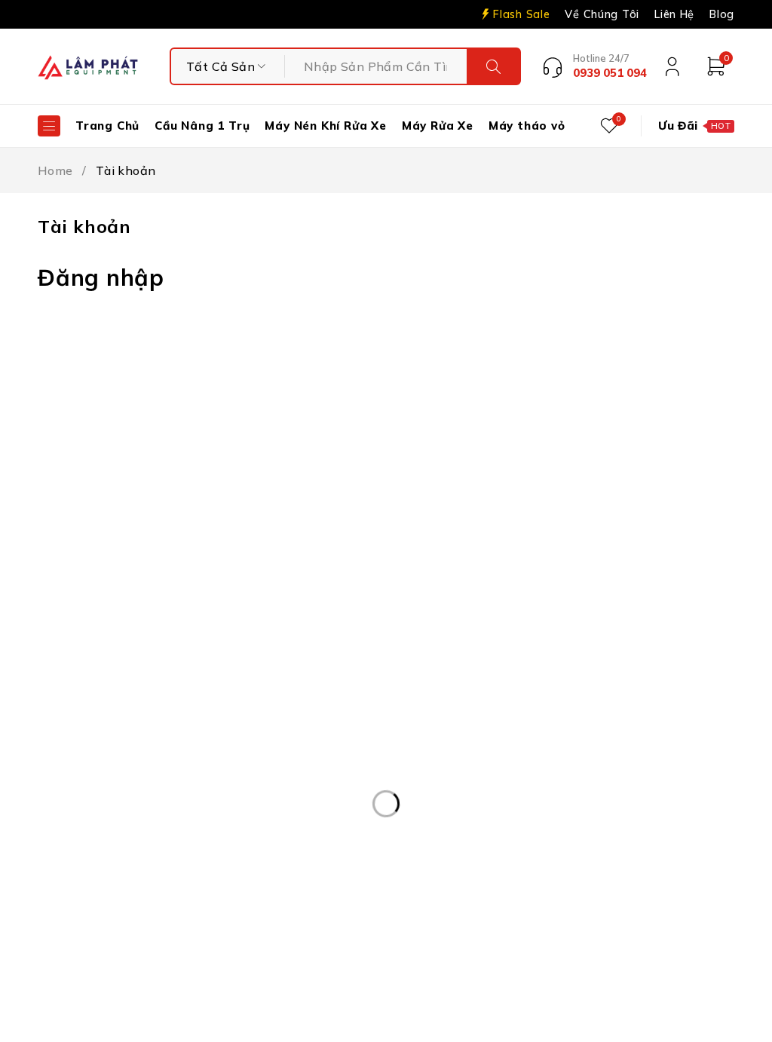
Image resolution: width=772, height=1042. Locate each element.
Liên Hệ (674, 14)
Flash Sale (521, 14)
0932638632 (481, 912)
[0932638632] (404, 914)
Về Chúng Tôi (602, 14)
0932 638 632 (133, 746)
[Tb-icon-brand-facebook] (556, 672)
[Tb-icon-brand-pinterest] (591, 672)
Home (55, 170)
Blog (721, 14)
